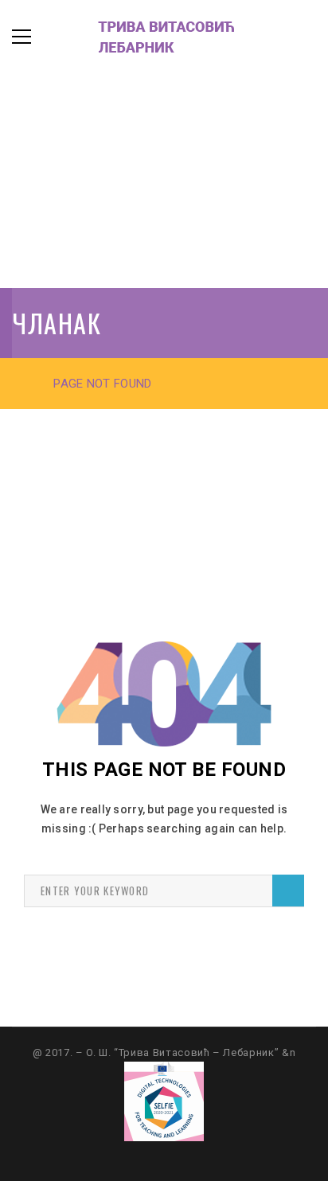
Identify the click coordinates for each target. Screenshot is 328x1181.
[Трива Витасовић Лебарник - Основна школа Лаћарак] (147, 36)
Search (288, 890)
